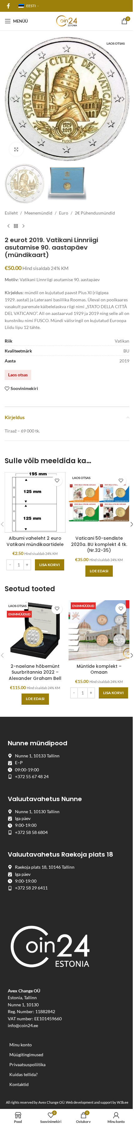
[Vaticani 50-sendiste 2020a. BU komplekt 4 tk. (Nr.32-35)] (99, 502)
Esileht (11, 212)
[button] (11, 99)
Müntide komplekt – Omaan (99, 669)
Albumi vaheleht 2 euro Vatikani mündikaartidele (35, 541)
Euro (63, 212)
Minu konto (20, 1044)
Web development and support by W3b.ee (97, 1102)
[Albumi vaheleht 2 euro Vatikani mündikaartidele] (35, 502)
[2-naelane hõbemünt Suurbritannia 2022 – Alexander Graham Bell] (35, 630)
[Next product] (23, 226)
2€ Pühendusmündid (95, 212)
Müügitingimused (26, 1054)
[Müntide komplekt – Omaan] (99, 630)
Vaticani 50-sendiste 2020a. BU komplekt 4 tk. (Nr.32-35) (99, 544)
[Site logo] (67, 20)
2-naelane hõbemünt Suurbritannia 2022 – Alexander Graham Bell (35, 672)
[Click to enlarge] (16, 149)
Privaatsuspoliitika (27, 1064)
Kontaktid (19, 1084)
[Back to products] (16, 226)
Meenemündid (38, 212)
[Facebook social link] (8, 6)
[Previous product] (8, 226)
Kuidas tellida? (23, 1074)
